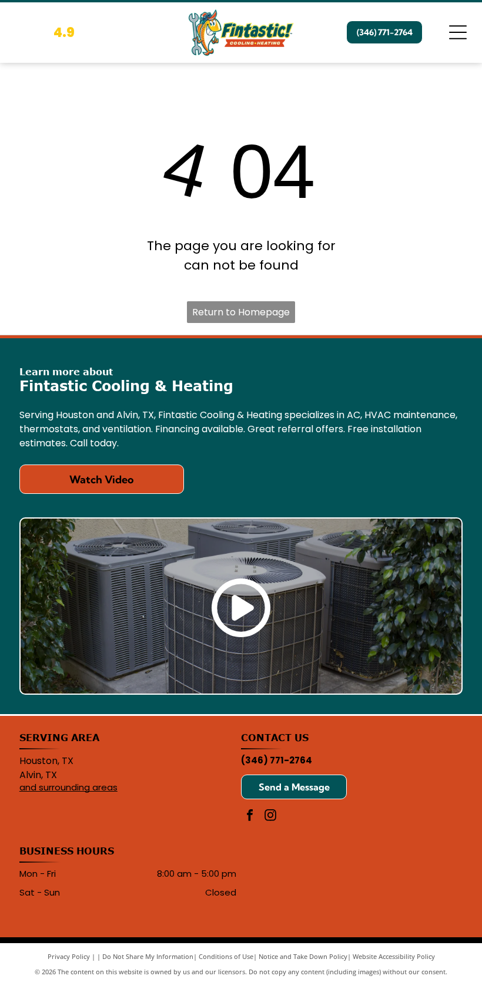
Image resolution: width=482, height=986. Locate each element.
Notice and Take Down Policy (303, 956)
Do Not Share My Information (147, 956)
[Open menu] (458, 32)
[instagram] (270, 816)
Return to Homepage (241, 312)
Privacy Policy (69, 956)
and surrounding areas (68, 787)
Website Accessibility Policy (394, 956)
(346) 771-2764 (276, 760)
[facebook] (250, 816)
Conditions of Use (226, 956)
